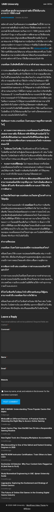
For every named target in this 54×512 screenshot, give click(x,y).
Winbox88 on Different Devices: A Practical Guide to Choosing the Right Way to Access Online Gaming (23, 420)
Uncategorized (7, 18)
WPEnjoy (27, 509)
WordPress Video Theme (36, 505)
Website (4, 380)
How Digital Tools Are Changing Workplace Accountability (26, 438)
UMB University (10, 4)
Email (4, 368)
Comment (6, 329)
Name (4, 357)
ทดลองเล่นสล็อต (41, 48)
